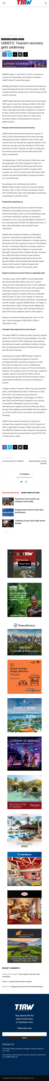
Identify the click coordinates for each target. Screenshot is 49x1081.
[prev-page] (3, 531)
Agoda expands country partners (38, 462)
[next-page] (7, 531)
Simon (4, 981)
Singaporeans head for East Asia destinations (27, 986)
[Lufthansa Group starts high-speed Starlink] (8, 523)
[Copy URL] (25, 54)
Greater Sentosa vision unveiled (20, 981)
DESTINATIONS (12, 36)
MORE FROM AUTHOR (30, 493)
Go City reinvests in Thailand (12, 461)
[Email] (15, 54)
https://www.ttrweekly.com (24, 477)
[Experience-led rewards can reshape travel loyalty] (8, 501)
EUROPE (21, 36)
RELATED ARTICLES (10, 493)
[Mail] (22, 482)
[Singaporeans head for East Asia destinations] (8, 512)
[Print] (20, 54)
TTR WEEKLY (7, 51)
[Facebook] (4, 54)
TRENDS (21, 39)
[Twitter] (10, 54)
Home (3, 36)
